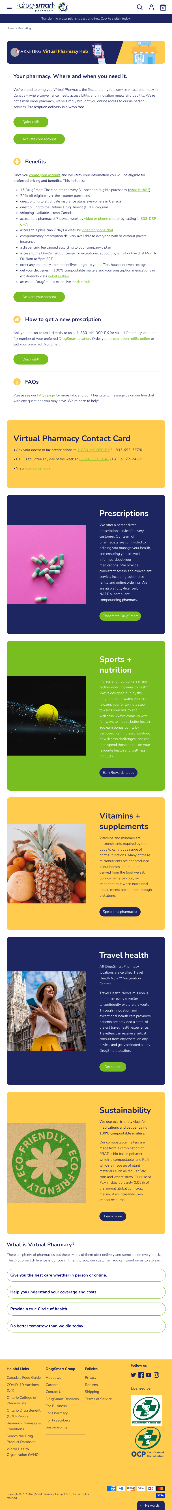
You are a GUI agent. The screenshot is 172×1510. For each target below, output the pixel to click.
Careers (52, 1384)
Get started (113, 1066)
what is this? (139, 189)
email (121, 253)
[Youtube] (148, 1374)
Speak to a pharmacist (120, 911)
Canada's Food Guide (24, 1377)
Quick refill (30, 121)
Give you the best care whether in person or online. (58, 1275)
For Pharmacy (57, 1413)
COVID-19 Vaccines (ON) (23, 1387)
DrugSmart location (74, 338)
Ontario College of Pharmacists (21, 1400)
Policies (91, 1368)
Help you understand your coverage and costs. (53, 1292)
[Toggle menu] (9, 7)
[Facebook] (141, 1374)
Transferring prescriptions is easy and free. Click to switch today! (86, 18)
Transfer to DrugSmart (120, 616)
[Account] (151, 5)
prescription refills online (130, 338)
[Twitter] (133, 1374)
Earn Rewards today (118, 772)
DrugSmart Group (60, 1368)
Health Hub (81, 281)
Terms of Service (98, 1399)
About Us (53, 1377)
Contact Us (54, 1391)
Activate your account (39, 139)
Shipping (92, 1391)
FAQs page (46, 395)
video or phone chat (100, 218)
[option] (86, 18)
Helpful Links (18, 1368)
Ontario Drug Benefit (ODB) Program (24, 1413)
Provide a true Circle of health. (39, 1309)
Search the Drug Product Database (21, 1439)
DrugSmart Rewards (62, 1399)
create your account (44, 175)
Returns (91, 1384)
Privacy (90, 1377)
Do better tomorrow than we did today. (47, 1326)
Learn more (113, 1216)
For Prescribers (58, 1420)
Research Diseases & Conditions (24, 1426)
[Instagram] (156, 1374)
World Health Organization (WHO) (23, 1452)
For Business (56, 1405)
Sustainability (57, 1427)
